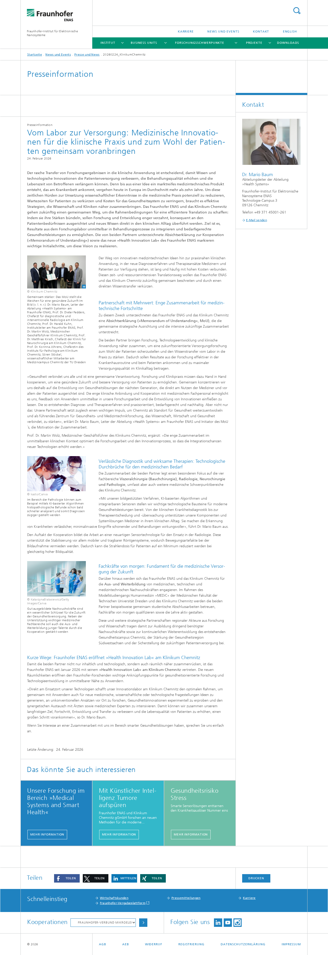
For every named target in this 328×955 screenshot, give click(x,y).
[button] (67, 878)
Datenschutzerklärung (243, 944)
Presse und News (87, 54)
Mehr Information (47, 834)
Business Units (144, 43)
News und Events (223, 31)
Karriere (186, 31)
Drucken (256, 878)
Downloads (288, 43)
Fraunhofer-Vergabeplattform (123, 903)
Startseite (34, 54)
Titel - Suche (297, 10)
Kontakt (261, 31)
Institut (107, 43)
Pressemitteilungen (185, 898)
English (290, 31)
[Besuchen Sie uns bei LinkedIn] (218, 922)
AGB (102, 944)
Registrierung (191, 944)
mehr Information (119, 834)
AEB (125, 944)
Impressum (291, 944)
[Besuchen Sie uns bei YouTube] (228, 922)
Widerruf (153, 944)
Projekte (254, 43)
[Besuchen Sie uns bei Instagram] (237, 922)
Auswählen (143, 922)
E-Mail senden (256, 220)
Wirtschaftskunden (114, 898)
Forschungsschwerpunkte (199, 43)
